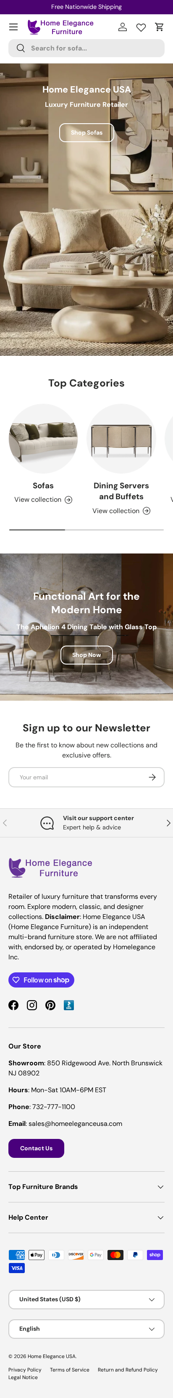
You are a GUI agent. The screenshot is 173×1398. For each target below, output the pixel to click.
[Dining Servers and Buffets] (121, 438)
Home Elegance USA (52, 1356)
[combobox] (86, 48)
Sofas (43, 485)
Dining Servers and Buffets (121, 491)
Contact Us (36, 1148)
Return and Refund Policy (128, 1369)
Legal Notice (23, 1377)
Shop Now (86, 655)
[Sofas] (43, 438)
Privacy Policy (25, 1369)
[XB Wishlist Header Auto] (141, 25)
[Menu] (13, 27)
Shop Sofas (86, 132)
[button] (159, 27)
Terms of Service (69, 1369)
